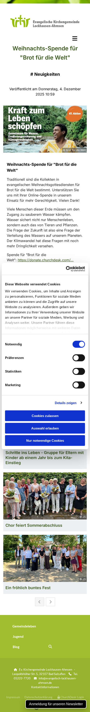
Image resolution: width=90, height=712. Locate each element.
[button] (45, 38)
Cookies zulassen (45, 416)
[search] (50, 646)
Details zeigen (65, 403)
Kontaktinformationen (45, 687)
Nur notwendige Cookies (45, 440)
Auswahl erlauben (45, 428)
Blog (16, 647)
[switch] (79, 357)
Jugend (18, 636)
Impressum (13, 697)
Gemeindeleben (24, 626)
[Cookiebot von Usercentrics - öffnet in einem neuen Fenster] (66, 269)
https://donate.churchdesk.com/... (46, 260)
